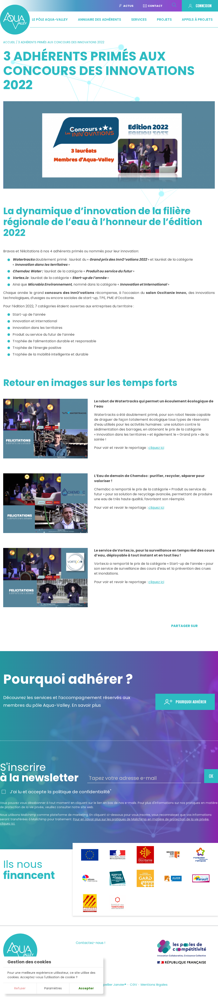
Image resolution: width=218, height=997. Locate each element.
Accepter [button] (86, 988)
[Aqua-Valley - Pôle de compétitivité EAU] (15, 33)
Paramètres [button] (53, 988)
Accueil (9, 42)
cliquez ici (156, 447)
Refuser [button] (20, 988)
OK (211, 776)
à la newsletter (39, 772)
